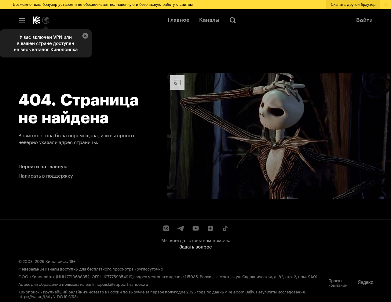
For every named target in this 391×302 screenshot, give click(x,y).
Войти (364, 20)
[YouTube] (195, 228)
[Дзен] (210, 228)
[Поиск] (232, 20)
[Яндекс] (365, 282)
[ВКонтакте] (166, 228)
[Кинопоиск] (36, 20)
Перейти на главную (43, 166)
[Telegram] (181, 228)
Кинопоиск (56, 261)
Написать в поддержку (45, 176)
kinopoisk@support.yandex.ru (120, 284)
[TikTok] (224, 228)
